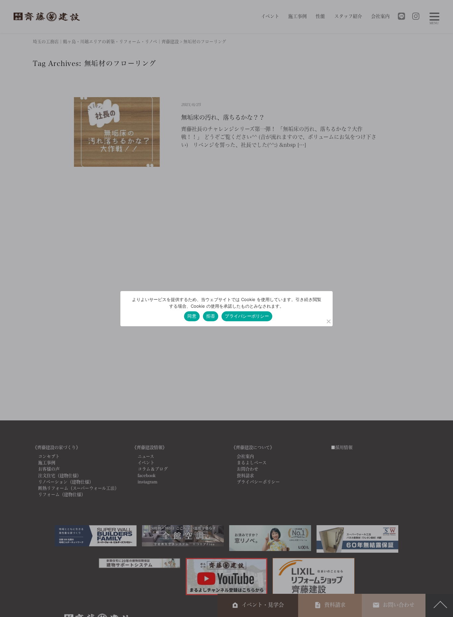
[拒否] (328, 321)
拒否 (210, 316)
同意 (191, 316)
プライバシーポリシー (247, 316)
